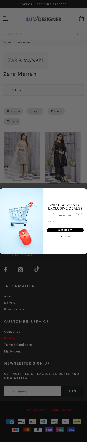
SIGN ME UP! (65, 230)
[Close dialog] (84, 190)
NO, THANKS (65, 237)
